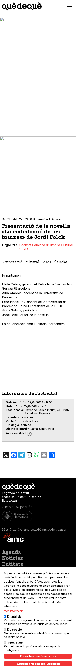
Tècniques (15, 642)
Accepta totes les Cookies (38, 664)
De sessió (14, 629)
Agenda (11, 552)
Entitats (12, 564)
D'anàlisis (14, 616)
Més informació (14, 611)
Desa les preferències (38, 656)
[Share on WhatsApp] (36, 455)
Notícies (12, 558)
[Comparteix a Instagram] (29, 454)
